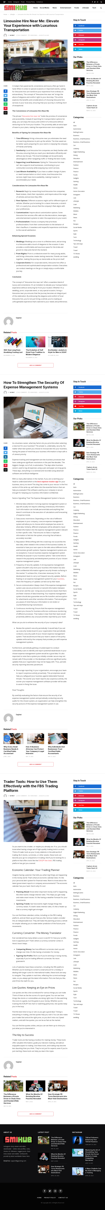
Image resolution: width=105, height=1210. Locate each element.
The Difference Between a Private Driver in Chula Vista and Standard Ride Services (93, 66)
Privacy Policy (30, 2)
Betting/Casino (78, 132)
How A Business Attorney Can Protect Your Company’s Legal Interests (35, 750)
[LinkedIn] (5, 100)
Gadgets (76, 178)
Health (75, 185)
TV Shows (76, 254)
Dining (75, 155)
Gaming (75, 181)
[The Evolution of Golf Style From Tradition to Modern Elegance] (35, 341)
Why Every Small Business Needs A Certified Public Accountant (11, 750)
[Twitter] (5, 95)
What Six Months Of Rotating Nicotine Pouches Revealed (93, 81)
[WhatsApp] (5, 104)
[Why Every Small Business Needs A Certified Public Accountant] (13, 738)
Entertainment (65, 8)
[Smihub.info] (15, 8)
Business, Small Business (81, 139)
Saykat (12, 35)
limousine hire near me (31, 116)
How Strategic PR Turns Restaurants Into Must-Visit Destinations (93, 94)
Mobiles (76, 211)
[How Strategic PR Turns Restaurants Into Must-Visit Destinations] (79, 94)
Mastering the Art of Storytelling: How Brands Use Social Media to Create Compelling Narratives (92, 1155)
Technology (77, 240)
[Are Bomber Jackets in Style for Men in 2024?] (58, 341)
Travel (75, 247)
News (55, 8)
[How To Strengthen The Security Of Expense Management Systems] (36, 418)
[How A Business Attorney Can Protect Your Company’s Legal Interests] (35, 738)
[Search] (101, 2)
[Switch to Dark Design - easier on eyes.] (101, 8)
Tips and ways (78, 244)
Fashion (76, 165)
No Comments (22, 35)
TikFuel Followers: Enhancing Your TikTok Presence (92, 1140)
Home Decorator (79, 191)
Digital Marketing (79, 152)
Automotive (77, 129)
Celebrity (76, 149)
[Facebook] (5, 91)
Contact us (39, 2)
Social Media (44, 8)
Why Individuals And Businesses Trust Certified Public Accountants (56, 750)
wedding (76, 257)
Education (76, 158)
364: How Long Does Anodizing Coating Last (13, 351)
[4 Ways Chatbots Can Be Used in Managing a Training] (77, 1171)
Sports (75, 231)
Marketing (76, 208)
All (74, 122)
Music (75, 214)
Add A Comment (36, 365)
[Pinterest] (5, 108)
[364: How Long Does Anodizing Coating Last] (13, 341)
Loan (75, 204)
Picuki (23, 2)
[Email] (5, 112)
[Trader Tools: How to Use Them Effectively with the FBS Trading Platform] (36, 821)
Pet (74, 221)
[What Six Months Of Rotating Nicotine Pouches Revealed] (79, 81)
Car (74, 145)
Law (74, 198)
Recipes (75, 224)
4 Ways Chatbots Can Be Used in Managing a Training (93, 1170)
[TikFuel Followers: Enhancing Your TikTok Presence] (77, 1140)
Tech (94, 8)
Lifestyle (85, 8)
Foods (76, 8)
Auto (74, 126)
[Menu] (4, 2)
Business (76, 135)
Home (10, 2)
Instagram (16, 2)
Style (74, 234)
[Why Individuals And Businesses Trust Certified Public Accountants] (58, 738)
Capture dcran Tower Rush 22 (91, 107)
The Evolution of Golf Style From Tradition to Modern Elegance (35, 352)
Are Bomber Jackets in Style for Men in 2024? (57, 351)
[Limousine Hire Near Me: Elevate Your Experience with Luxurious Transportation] (36, 60)
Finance (75, 168)
